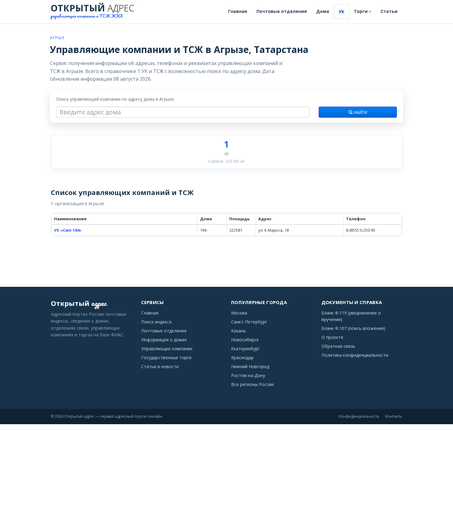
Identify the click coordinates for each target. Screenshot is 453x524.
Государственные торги (166, 357)
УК (341, 11)
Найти (360, 112)
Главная (237, 11)
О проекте (332, 337)
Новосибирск (245, 340)
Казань (238, 331)
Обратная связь (338, 346)
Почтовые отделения (281, 11)
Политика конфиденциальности (354, 355)
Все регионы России (252, 384)
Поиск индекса (156, 322)
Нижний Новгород (250, 366)
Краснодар (242, 357)
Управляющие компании (166, 348)
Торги (362, 11)
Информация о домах (164, 340)
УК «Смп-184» (68, 230)
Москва (239, 313)
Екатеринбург (245, 348)
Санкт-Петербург (249, 322)
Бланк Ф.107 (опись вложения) (353, 328)
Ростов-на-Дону (248, 375)
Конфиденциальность (359, 416)
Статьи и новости (160, 366)
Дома (322, 11)
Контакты (393, 416)
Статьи (389, 11)
